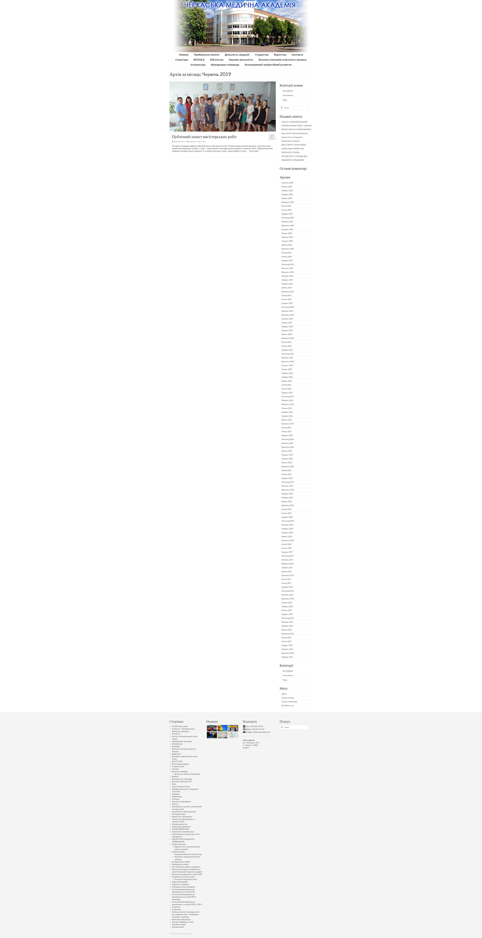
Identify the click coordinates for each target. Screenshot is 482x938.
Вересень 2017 (288, 564)
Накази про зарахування (182, 817)
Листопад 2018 (288, 521)
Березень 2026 (288, 202)
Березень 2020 (288, 466)
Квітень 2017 (287, 571)
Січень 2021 (286, 432)
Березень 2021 (288, 424)
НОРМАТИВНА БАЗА (180, 829)
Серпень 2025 (287, 229)
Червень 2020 (287, 455)
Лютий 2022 (286, 385)
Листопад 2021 (288, 397)
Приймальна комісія (180, 864)
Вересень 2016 (288, 599)
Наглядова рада (178, 814)
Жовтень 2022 (287, 358)
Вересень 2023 (288, 315)
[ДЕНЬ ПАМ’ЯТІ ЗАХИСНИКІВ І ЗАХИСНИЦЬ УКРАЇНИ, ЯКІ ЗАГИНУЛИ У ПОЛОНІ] (211, 735)
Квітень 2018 (287, 536)
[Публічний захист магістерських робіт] (223, 106)
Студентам (176, 909)
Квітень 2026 (287, 198)
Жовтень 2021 (287, 400)
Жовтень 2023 (287, 311)
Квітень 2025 (287, 245)
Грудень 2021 (287, 393)
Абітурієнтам (177, 744)
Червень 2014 (287, 657)
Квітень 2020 (287, 463)
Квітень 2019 (287, 501)
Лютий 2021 (286, 428)
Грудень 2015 (287, 614)
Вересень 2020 (288, 447)
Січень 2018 (286, 548)
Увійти (284, 694)
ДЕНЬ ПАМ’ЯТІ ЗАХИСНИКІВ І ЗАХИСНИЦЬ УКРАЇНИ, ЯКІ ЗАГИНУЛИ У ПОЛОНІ (294, 148)
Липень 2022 (287, 369)
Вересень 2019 (288, 490)
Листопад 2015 (288, 618)
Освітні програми (179, 844)
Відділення (176, 754)
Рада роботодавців (180, 882)
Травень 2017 (287, 568)
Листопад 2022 (288, 354)
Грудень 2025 (287, 214)
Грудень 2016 (287, 587)
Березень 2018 (288, 540)
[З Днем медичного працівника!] (233, 735)
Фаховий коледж (179, 924)
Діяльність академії (180, 771)
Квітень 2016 (287, 610)
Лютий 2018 (286, 544)
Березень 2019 (288, 505)
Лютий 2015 (286, 638)
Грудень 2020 (287, 435)
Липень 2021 (287, 408)
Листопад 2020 (288, 439)
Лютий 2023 (286, 342)
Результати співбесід (180, 884)
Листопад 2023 (288, 307)
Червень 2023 (287, 327)
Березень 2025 (288, 249)
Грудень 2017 (287, 552)
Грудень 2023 (287, 303)
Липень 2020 (287, 451)
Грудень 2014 (287, 645)
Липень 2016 (287, 603)
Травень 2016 (287, 606)
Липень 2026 (287, 187)
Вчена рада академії (180, 764)
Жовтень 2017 (287, 560)
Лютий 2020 (286, 470)
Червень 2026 (287, 190)
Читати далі (254, 151)
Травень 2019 (287, 498)
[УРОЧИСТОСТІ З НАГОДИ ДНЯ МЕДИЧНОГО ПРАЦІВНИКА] (222, 735)
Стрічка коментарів (289, 702)
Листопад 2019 (288, 482)
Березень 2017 (288, 575)
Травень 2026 (287, 194)
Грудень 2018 (287, 517)
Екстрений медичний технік (185, 879)
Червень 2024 (287, 280)
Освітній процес (178, 852)
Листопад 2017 (288, 556)
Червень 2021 (287, 412)
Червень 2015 (287, 626)
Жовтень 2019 (287, 486)
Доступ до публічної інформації (187, 774)
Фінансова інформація (181, 919)
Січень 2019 (286, 513)
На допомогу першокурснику (184, 812)
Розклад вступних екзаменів (183, 887)
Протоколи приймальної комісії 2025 (187, 874)
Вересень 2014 (288, 653)
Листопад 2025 (288, 218)
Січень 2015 (286, 641)
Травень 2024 (287, 284)
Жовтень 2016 (287, 595)
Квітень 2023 (287, 334)
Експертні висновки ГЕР (182, 781)
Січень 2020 (286, 474)
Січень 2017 (286, 583)
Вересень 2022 (288, 362)
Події (199, 141)
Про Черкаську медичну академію (186, 867)
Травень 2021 (287, 416)
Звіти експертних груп (181, 787)
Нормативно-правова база (183, 832)
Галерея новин (178, 766)
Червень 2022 (287, 373)
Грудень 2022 (287, 350)
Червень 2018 (287, 529)
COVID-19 (176, 734)
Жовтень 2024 (287, 268)
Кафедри (175, 794)
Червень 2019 (287, 494)
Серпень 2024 (287, 276)
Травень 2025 (287, 241)
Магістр (175, 804)
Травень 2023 (287, 330)
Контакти (175, 799)
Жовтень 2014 (287, 649)
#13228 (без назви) (180, 726)
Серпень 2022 (287, 365)
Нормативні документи (181, 827)
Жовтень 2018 (287, 525)
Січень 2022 (286, 389)
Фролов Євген (180, 141)
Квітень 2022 (287, 381)
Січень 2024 (286, 299)
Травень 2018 (287, 533)
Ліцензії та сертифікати (181, 802)
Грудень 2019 (287, 478)
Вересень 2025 (288, 225)
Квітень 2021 (287, 420)
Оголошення (288, 95)
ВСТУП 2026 (177, 761)
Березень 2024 (288, 292)
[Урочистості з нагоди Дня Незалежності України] (233, 728)
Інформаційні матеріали (182, 741)
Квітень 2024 (287, 288)
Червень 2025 (287, 237)
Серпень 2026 (287, 183)
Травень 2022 (287, 377)
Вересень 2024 (288, 272)
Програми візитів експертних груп (188, 854)
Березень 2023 (288, 338)
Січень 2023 (286, 346)
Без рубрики (288, 91)
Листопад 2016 (288, 591)
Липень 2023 (287, 323)
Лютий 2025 (286, 253)
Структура (176, 907)
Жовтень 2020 (287, 443)
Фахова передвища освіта (182, 922)
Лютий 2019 (286, 509)
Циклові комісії (178, 927)
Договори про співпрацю (182, 779)
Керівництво (177, 797)
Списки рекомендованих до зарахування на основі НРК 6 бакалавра (184, 896)
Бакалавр (176, 746)
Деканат (175, 776)
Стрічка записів (288, 698)
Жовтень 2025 (287, 222)
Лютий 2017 (286, 579)
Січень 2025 (286, 257)
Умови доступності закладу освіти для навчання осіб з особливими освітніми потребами (185, 914)
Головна (175, 769)
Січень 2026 (286, 210)
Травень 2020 (287, 459)
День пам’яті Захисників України (295, 133)
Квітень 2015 (287, 630)
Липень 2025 (287, 233)
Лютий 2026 (286, 206)
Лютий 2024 (286, 295)
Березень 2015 (288, 634)
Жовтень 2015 (287, 622)
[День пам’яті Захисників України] (222, 728)
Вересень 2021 (288, 404)
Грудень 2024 (287, 260)
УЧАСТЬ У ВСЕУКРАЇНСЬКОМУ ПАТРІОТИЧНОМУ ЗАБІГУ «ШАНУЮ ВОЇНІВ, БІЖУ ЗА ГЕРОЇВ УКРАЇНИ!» (297, 125)
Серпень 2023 (287, 319)
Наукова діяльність (179, 824)
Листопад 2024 (288, 264)
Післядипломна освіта (181, 862)
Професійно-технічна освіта (183, 877)
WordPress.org (287, 706)
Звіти (174, 784)
